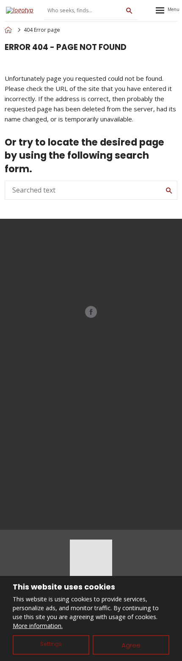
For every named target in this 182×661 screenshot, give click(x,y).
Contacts (91, 475)
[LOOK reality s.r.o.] (8, 29)
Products (91, 420)
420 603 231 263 (100, 270)
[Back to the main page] (23, 10)
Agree (131, 645)
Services (91, 434)
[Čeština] (147, 10)
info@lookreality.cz (102, 261)
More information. (38, 626)
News (91, 447)
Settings (51, 643)
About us (91, 461)
